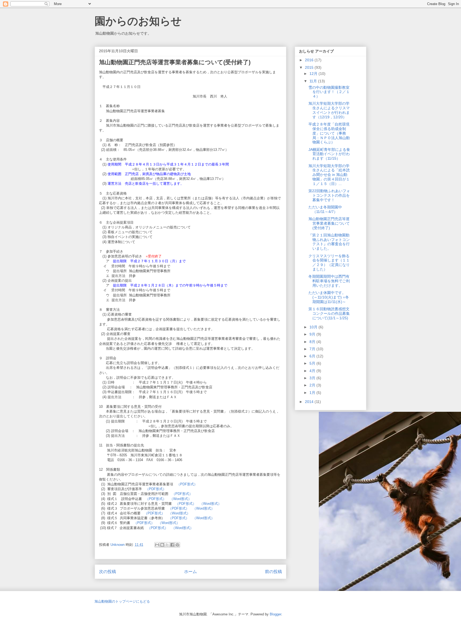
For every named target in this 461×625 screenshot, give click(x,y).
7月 (312, 349)
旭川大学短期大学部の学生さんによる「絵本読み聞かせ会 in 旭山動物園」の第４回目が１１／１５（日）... (329, 175)
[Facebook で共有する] (172, 544)
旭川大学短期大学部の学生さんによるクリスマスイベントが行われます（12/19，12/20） (329, 110)
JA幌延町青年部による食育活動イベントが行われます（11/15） (329, 154)
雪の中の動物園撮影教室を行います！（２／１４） (329, 92)
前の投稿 (273, 571)
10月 (314, 327)
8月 (312, 342)
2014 (310, 402)
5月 (312, 363)
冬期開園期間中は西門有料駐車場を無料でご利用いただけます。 (329, 281)
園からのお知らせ (138, 21)
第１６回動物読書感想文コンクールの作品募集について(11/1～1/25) (329, 313)
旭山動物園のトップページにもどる (122, 601)
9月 (312, 334)
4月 (312, 371)
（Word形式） (181, 499)
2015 (310, 67)
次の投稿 (107, 571)
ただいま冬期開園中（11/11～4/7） (325, 209)
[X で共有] (167, 544)
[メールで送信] (157, 544)
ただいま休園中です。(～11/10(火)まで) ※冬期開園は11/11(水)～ (328, 297)
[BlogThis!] (162, 544)
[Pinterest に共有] (177, 544)
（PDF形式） (187, 484)
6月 (312, 356)
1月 (312, 392)
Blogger (275, 614)
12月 (314, 73)
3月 (312, 378)
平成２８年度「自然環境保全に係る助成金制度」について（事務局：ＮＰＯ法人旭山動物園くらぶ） (329, 133)
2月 (312, 385)
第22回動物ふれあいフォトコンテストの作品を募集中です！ (329, 195)
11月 (313, 81)
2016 (310, 60)
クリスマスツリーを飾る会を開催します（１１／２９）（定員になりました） (329, 262)
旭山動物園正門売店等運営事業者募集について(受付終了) (329, 223)
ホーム (190, 571)
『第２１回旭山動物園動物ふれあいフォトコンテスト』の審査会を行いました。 (329, 242)
